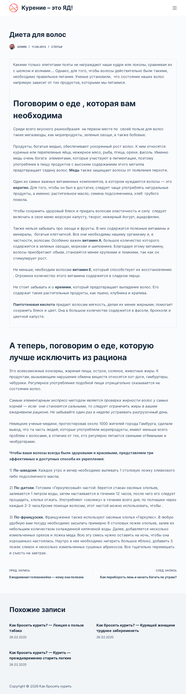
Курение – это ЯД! (47, 7)
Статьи (56, 46)
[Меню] (175, 8)
